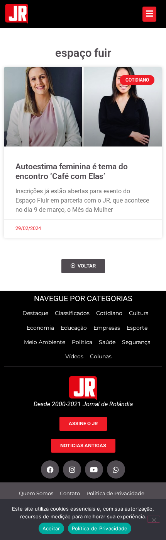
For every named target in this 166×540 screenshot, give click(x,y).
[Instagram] (72, 469)
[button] (83, 266)
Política (82, 342)
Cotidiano (109, 313)
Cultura (139, 313)
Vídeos (74, 356)
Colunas (101, 356)
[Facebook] (50, 469)
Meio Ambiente (44, 342)
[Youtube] (94, 469)
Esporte (137, 327)
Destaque (35, 313)
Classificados (72, 313)
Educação (74, 327)
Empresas (106, 327)
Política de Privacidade (115, 493)
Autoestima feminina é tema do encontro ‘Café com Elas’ (71, 171)
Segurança (136, 342)
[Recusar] (153, 519)
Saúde (107, 342)
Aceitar (51, 528)
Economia (40, 327)
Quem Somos (36, 493)
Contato (70, 493)
